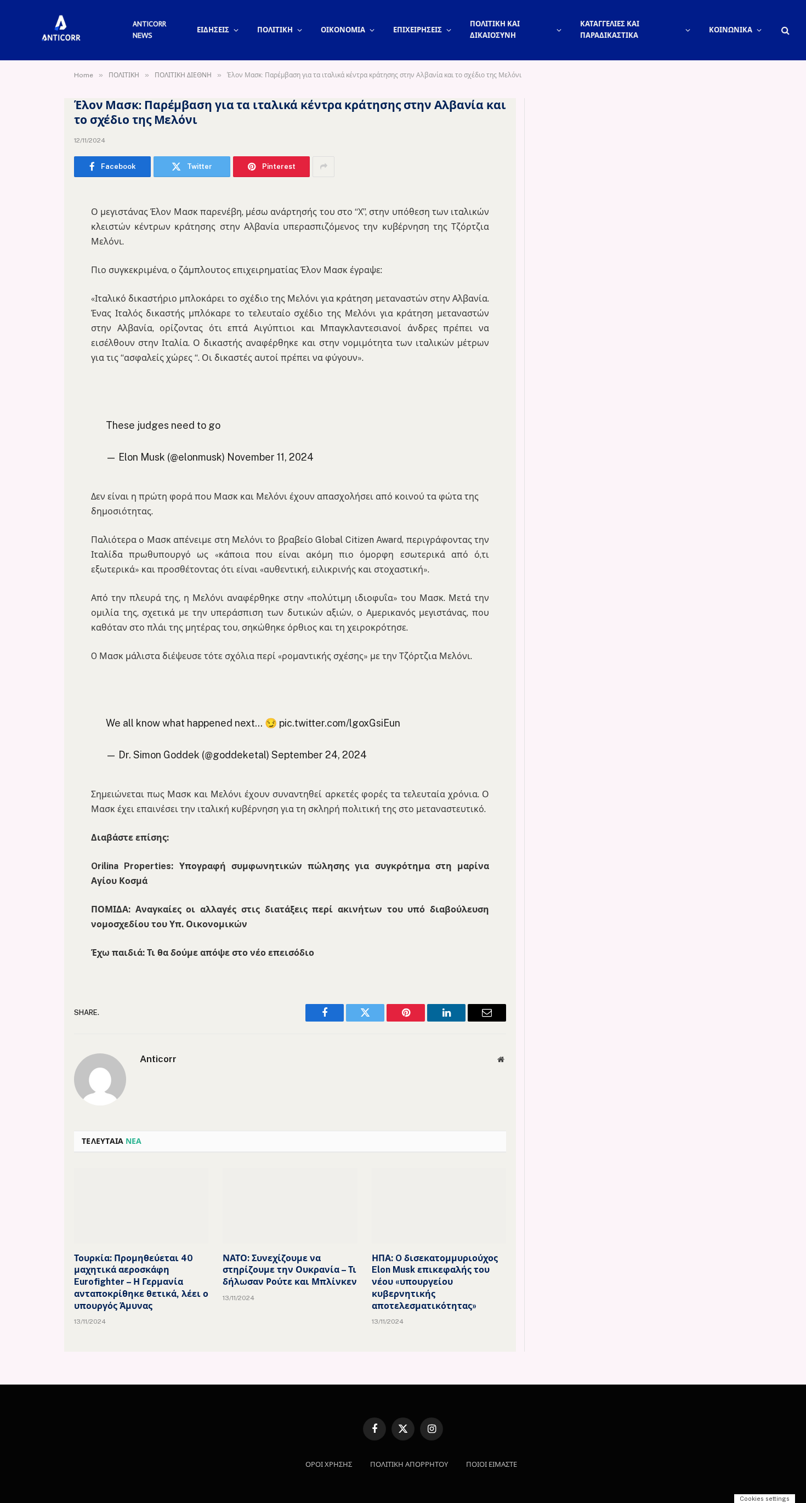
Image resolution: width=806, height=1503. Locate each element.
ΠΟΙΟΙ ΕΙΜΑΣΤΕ (491, 1464)
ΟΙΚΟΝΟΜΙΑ (343, 30)
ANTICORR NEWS (149, 29)
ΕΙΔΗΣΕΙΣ (213, 30)
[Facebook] (36, 227)
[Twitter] (36, 255)
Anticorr (158, 1058)
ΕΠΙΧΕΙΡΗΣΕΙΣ (417, 30)
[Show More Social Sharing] (323, 166)
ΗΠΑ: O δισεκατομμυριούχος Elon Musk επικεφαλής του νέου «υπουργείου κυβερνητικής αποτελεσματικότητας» (435, 1282)
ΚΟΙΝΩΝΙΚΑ (730, 30)
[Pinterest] (36, 311)
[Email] (36, 339)
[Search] (784, 30)
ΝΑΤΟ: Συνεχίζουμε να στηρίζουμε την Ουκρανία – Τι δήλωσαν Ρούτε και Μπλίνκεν (290, 1270)
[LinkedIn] (36, 283)
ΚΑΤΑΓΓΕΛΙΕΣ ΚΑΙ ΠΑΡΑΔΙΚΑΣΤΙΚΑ (609, 29)
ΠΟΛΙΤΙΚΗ (275, 30)
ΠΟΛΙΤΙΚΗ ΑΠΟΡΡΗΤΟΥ (409, 1464)
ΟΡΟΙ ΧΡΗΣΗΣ (328, 1464)
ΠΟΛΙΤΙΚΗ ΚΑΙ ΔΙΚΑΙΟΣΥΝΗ (495, 29)
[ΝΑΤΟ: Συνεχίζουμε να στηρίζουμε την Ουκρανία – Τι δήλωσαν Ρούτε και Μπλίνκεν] (290, 1206)
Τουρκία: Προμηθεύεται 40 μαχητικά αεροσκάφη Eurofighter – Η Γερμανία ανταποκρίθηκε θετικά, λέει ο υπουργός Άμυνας (141, 1282)
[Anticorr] (60, 30)
